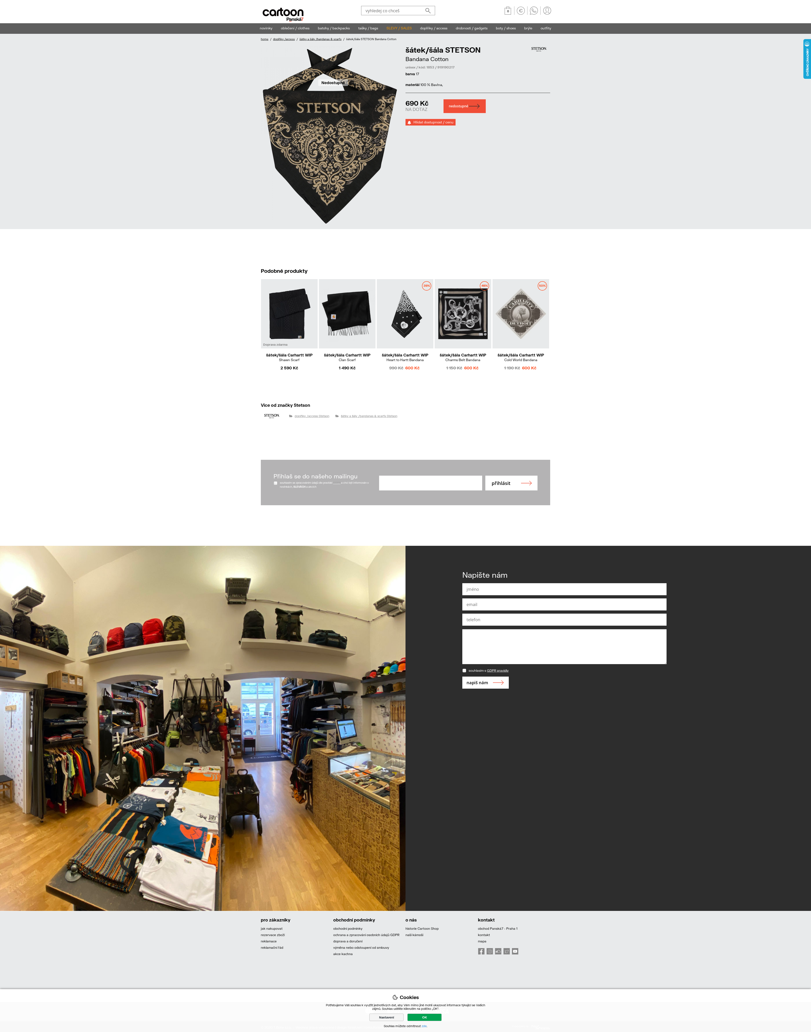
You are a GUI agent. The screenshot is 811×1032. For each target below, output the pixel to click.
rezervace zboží (273, 935)
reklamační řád (272, 947)
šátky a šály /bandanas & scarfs (320, 39)
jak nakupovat (272, 928)
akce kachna (343, 954)
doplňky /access (284, 39)
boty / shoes (506, 28)
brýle (528, 28)
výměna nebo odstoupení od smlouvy (361, 947)
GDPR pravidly (498, 670)
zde (424, 1026)
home (264, 39)
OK (424, 1017)
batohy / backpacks (334, 28)
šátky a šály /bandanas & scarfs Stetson (369, 416)
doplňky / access (433, 28)
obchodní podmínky (347, 928)
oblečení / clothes (295, 28)
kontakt (484, 935)
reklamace (269, 941)
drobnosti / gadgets (471, 28)
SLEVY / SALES (399, 28)
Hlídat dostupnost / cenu (432, 122)
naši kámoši (414, 935)
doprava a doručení (347, 941)
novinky (266, 28)
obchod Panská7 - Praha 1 (497, 928)
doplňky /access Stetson (312, 416)
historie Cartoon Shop (422, 928)
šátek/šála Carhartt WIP (289, 357)
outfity (546, 28)
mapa (482, 941)
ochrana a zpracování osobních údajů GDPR (366, 935)
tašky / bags (368, 28)
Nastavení (386, 1017)
